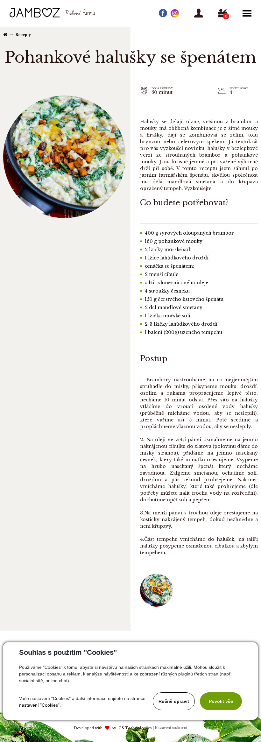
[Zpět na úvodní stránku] (35, 13)
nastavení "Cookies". (40, 705)
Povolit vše (221, 701)
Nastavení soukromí (171, 728)
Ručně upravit (174, 701)
